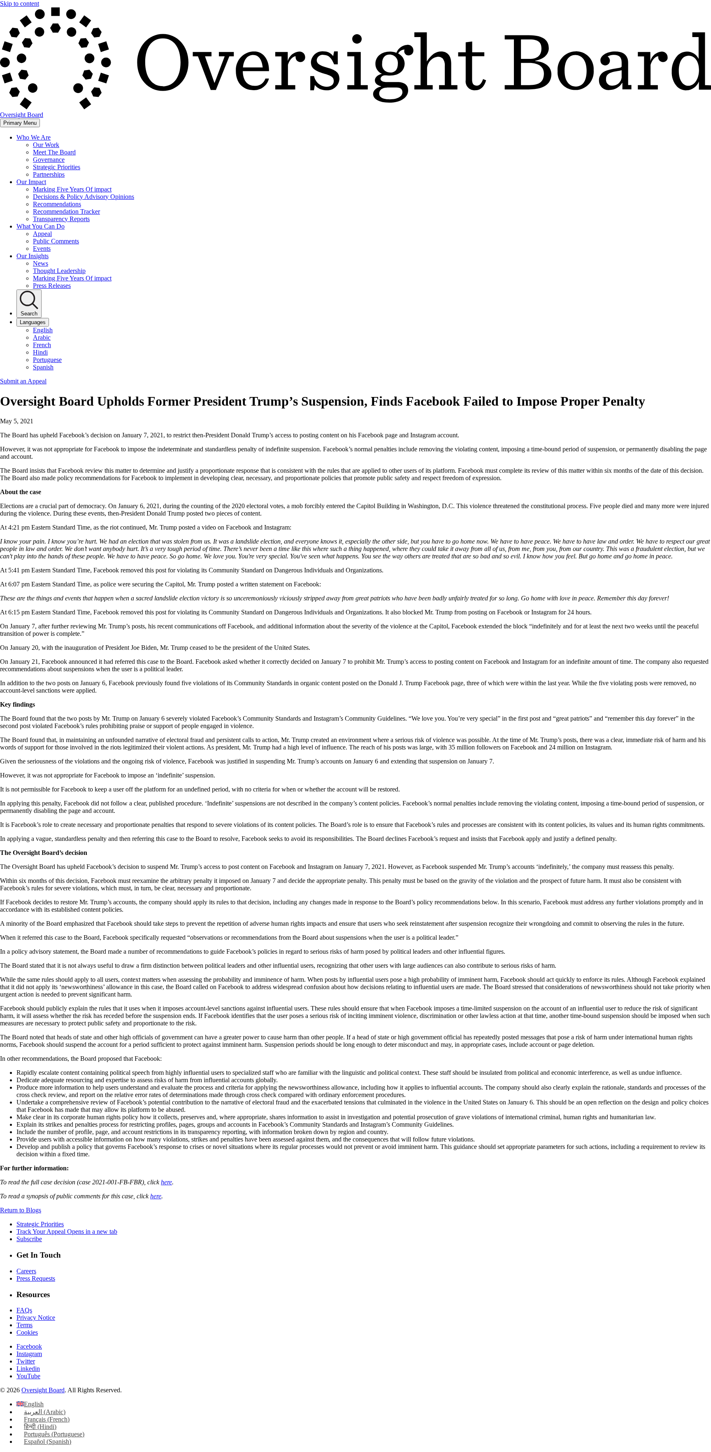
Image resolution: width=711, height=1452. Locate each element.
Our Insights (32, 255)
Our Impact (31, 181)
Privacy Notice (35, 1317)
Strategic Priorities (56, 166)
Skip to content (19, 3)
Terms (24, 1324)
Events (42, 248)
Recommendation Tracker (66, 211)
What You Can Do (40, 226)
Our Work (46, 144)
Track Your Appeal (66, 1231)
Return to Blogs (20, 1210)
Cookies (27, 1332)
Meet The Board (54, 152)
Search (29, 313)
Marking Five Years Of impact (72, 189)
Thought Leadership (59, 270)
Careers (26, 1271)
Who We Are (33, 137)
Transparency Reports (61, 218)
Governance (49, 159)
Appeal (42, 233)
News (40, 263)
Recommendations (57, 204)
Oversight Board (43, 1390)
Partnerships (49, 174)
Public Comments (56, 241)
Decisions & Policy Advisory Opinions (83, 196)
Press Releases (52, 285)
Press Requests (35, 1278)
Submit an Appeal (23, 381)
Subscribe (29, 1238)
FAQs (24, 1310)
